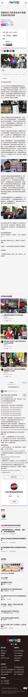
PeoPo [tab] (11, 382)
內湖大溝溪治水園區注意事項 (10, 618)
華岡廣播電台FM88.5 (8, 612)
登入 (18, 387)
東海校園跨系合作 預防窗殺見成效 (11, 589)
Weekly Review (5, 658)
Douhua (5, 317)
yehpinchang (3, 519)
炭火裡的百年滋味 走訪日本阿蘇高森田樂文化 (13, 596)
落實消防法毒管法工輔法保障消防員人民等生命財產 (15, 342)
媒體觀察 (15, 35)
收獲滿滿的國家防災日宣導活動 (13, 315)
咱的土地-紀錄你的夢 (6, 672)
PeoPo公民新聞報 (18, 651)
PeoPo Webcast (18, 653)
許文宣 (4, 606)
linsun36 (5, 628)
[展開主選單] (2, 2)
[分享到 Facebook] (5, 51)
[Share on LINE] (10, 51)
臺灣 (7, 32)
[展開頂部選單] (25, 2)
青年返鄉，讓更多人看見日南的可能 (12, 604)
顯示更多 (8, 41)
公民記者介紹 (17, 658)
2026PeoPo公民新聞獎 (7, 573)
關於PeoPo (4, 651)
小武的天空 (6, 591)
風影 (4, 584)
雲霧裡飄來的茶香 (6, 582)
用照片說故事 (4, 674)
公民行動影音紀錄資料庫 (14, 492)
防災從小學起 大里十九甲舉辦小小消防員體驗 (13, 625)
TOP (25, 688)
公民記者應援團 (18, 655)
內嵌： (4, 70)
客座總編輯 (17, 660)
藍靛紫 (4, 619)
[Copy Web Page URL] (13, 51)
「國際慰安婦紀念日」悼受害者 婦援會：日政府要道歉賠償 (13, 530)
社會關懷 (8, 35)
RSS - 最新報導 (5, 681)
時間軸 (2, 655)
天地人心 (6, 345)
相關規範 (3, 653)
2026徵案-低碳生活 (19, 667)
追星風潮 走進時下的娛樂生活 (10, 611)
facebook (11, 644)
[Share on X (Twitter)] (8, 51)
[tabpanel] (14, 430)
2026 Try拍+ (4, 667)
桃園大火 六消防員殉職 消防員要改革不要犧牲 (13, 246)
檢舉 (12, 24)
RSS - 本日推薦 (5, 683)
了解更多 (14, 501)
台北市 (10, 32)
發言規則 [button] (24, 382)
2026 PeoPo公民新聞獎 (7, 669)
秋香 (4, 599)
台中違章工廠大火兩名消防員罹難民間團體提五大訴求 (15, 370)
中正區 (15, 32)
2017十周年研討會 (19, 669)
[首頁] (14, 3)
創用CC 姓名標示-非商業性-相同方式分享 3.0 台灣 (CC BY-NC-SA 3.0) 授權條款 (9, 45)
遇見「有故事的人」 (19, 674)
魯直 (5, 391)
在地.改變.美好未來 (19, 672)
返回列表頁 (14, 477)
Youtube (16, 644)
